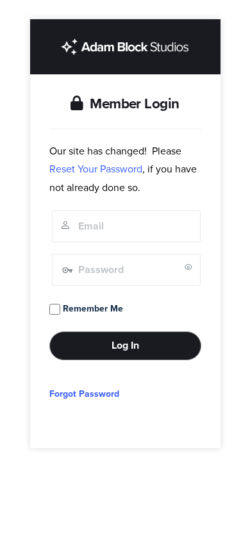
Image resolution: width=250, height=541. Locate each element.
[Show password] (188, 266)
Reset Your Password (95, 169)
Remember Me (91, 308)
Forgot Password (84, 393)
